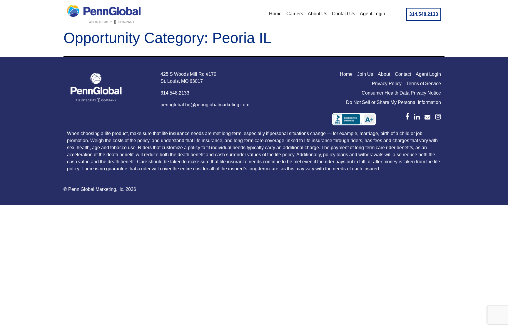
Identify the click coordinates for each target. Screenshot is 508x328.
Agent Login (372, 13)
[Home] (96, 89)
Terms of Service (423, 83)
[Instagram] (438, 117)
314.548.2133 (423, 14)
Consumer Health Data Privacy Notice (401, 92)
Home (275, 13)
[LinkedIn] (417, 117)
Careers (294, 13)
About (384, 74)
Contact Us (343, 13)
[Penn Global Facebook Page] (407, 116)
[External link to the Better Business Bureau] (354, 119)
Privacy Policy (387, 83)
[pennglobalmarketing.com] (427, 117)
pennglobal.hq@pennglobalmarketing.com (205, 104)
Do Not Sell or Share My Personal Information (393, 102)
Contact (403, 74)
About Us (317, 13)
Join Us (365, 74)
